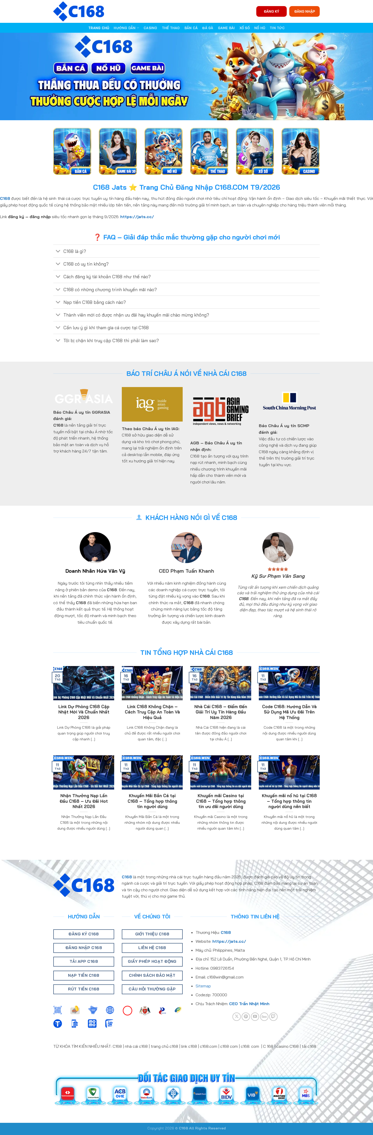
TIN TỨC (277, 28)
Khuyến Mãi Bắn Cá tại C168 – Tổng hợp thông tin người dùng (152, 801)
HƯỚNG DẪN (124, 28)
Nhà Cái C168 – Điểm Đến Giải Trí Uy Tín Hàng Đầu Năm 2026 (220, 712)
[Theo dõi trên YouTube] (255, 1016)
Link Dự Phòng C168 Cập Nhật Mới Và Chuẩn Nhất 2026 (83, 712)
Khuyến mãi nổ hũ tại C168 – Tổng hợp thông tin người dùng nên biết (289, 801)
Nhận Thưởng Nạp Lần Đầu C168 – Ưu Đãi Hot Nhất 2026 (84, 801)
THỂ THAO (171, 28)
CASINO (150, 28)
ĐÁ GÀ (207, 28)
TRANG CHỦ (98, 28)
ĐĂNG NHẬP (304, 11)
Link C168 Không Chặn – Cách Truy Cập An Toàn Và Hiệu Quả (152, 712)
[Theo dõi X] (236, 1016)
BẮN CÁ (191, 28)
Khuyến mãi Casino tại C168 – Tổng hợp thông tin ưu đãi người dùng (221, 801)
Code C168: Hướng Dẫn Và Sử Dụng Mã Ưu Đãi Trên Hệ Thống (289, 712)
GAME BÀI (226, 28)
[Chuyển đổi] (58, 251)
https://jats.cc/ (137, 216)
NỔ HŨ (259, 28)
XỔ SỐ (245, 28)
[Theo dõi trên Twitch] (273, 1016)
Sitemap (203, 985)
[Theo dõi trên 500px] (264, 1016)
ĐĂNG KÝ (271, 11)
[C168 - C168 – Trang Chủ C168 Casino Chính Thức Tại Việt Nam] (78, 11)
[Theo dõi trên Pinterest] (246, 1016)
